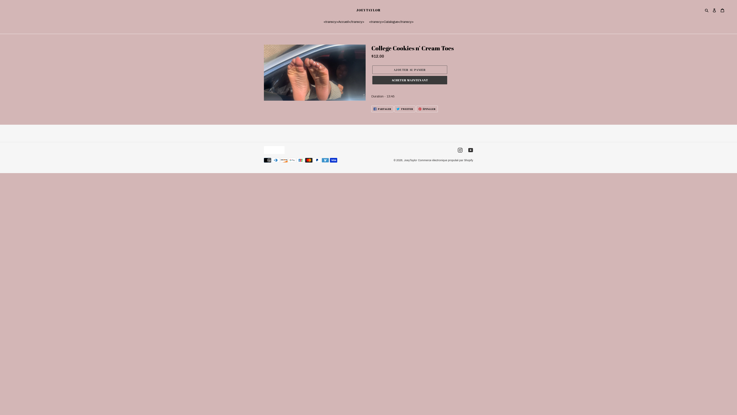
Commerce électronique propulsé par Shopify (445, 160)
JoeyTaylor (368, 10)
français (273, 150)
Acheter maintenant (410, 80)
